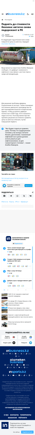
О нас (6, 415)
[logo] (15, 14)
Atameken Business (8, 44)
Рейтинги (22, 418)
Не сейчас (16, 432)
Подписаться (27, 432)
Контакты (14, 415)
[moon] (28, 14)
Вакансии (12, 418)
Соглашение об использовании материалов (17, 408)
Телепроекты (25, 415)
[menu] (2, 14)
